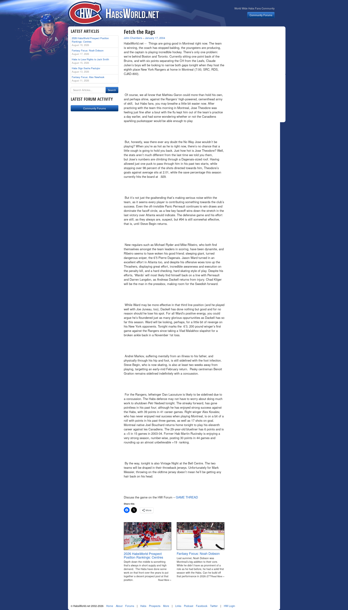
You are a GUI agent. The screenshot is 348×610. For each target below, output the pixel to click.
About (119, 606)
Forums (129, 606)
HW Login (229, 606)
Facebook (201, 606)
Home (109, 606)
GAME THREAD (187, 497)
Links (178, 606)
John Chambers (133, 38)
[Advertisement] (257, 51)
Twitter (214, 606)
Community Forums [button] (261, 15)
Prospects (154, 606)
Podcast (188, 606)
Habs (143, 606)
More (166, 606)
